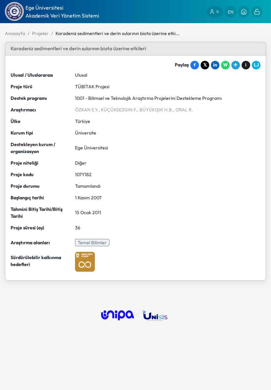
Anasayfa (15, 33)
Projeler (40, 33)
